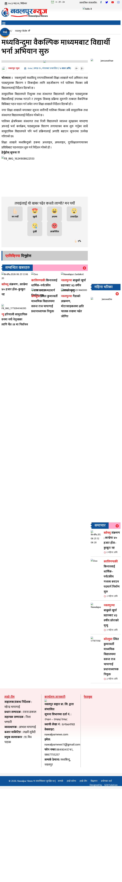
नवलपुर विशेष (21, 31)
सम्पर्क (60, 836)
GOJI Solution (111, 840)
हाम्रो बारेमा (71, 836)
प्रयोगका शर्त (106, 836)
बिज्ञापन (94, 836)
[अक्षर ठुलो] (82, 68)
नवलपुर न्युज (13, 68)
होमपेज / (8, 31)
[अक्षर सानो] (77, 68)
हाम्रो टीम (83, 836)
